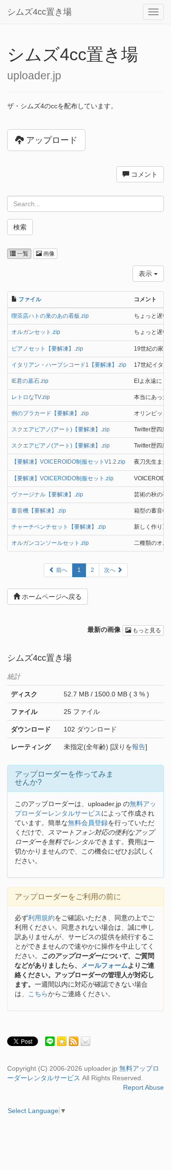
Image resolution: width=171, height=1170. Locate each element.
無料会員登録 (88, 823)
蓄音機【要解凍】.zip (38, 510)
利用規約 (41, 918)
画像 (48, 253)
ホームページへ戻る (51, 596)
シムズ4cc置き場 (39, 12)
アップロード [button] (50, 140)
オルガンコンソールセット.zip (50, 543)
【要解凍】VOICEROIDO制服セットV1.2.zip (68, 461)
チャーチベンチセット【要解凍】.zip (58, 526)
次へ (110, 570)
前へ (61, 570)
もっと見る (146, 630)
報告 (138, 747)
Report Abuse (143, 1087)
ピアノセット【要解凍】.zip (47, 348)
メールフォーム (104, 965)
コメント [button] (143, 174)
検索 (20, 227)
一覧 (22, 253)
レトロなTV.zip (30, 397)
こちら (38, 994)
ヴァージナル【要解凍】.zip (47, 494)
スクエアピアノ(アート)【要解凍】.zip (60, 429)
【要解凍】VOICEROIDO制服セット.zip (62, 478)
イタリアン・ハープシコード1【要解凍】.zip (68, 364)
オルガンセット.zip (35, 332)
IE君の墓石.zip (29, 381)
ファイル (30, 299)
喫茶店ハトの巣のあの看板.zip (50, 316)
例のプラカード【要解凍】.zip (50, 413)
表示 (146, 273)
